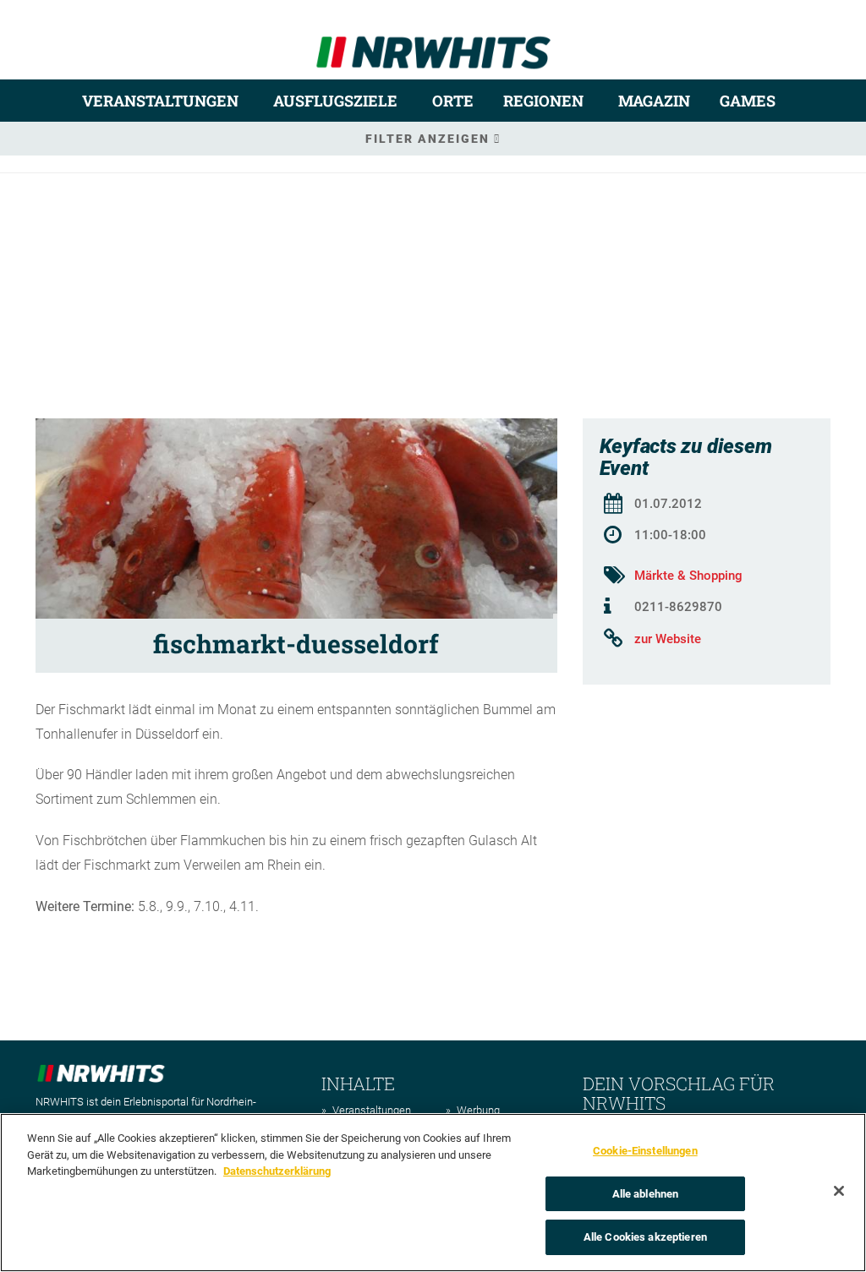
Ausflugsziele (335, 100)
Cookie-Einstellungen (645, 1150)
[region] (433, 1192)
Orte (453, 100)
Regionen (543, 100)
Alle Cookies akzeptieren (645, 1237)
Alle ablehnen (645, 1193)
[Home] (433, 45)
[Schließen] (839, 1190)
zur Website (667, 639)
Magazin (654, 100)
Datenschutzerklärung (277, 1171)
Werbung (478, 1110)
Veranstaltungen (160, 100)
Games (748, 100)
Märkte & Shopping (688, 575)
